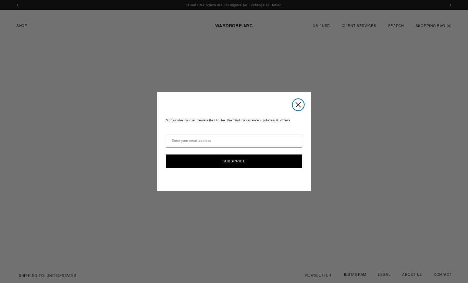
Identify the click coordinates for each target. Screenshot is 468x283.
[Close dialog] (298, 105)
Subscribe (234, 161)
